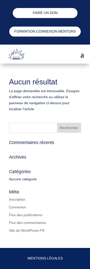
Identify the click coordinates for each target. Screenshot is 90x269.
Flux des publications (25, 215)
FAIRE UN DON (45, 13)
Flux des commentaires (27, 223)
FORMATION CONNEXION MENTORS (45, 31)
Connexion (17, 207)
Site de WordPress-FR (26, 230)
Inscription (17, 199)
